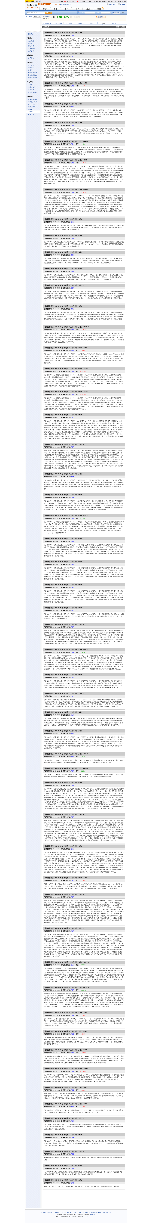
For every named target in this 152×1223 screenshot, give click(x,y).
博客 (112, 1)
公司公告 (31, 58)
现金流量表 (31, 107)
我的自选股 (37, 16)
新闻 (65, 1)
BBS (116, 1)
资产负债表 (31, 104)
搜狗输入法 (56, 1212)
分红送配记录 (32, 77)
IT (81, 1)
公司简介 (31, 65)
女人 (93, 1)
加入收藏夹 (112, 4)
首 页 (45, 9)
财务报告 (31, 114)
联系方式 (87, 1212)
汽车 (83, 1)
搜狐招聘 (69, 1212)
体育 (68, 1)
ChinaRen (104, 1)
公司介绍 (108, 1212)
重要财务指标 (32, 99)
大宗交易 (31, 51)
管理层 (30, 70)
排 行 (77, 9)
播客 (100, 1)
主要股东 (31, 85)
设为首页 (122, 4)
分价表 (30, 43)
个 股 (55, 9)
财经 (78, 1)
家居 (90, 1)
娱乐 (73, 1)
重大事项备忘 (32, 75)
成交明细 (31, 41)
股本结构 (31, 68)
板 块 (88, 9)
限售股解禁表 (32, 92)
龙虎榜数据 (31, 48)
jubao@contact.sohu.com (90, 1217)
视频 (97, 1)
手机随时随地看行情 (65, 4)
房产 (87, 1)
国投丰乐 (46, 16)
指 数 (66, 9)
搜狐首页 (60, 1)
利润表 (30, 109)
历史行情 (31, 46)
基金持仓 (31, 90)
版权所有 (92, 1214)
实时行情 (100, 17)
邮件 (109, 1)
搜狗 (125, 1)
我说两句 (120, 1)
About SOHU (101, 1212)
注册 (123, 13)
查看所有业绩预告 (121, 27)
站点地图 (49, 1212)
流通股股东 (31, 87)
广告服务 (75, 1212)
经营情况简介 (32, 72)
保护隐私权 (94, 1212)
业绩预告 (31, 112)
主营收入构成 (32, 102)
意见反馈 (57, 4)
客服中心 (81, 1212)
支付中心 (63, 1212)
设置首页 (43, 1212)
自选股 (99, 9)
